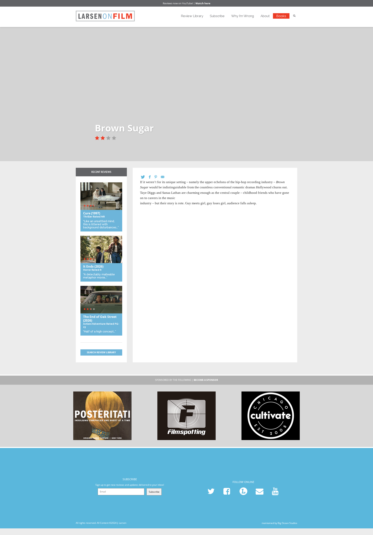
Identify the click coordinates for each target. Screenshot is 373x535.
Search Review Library (101, 352)
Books (281, 16)
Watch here (202, 3)
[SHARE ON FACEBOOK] (151, 177)
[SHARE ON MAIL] (164, 177)
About (265, 16)
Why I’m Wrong (242, 16)
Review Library (192, 16)
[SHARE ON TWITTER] (145, 177)
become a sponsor (206, 380)
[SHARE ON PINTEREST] (157, 177)
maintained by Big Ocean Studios (279, 523)
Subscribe (217, 16)
